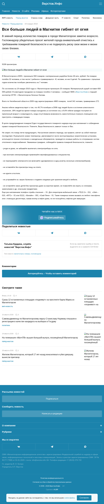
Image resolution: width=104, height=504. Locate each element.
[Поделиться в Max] (85, 57)
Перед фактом (22, 18)
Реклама (35, 11)
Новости (16, 11)
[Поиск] (3, 3)
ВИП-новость (7, 18)
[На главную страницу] (52, 3)
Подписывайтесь (54, 217)
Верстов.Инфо (82, 92)
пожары (27, 254)
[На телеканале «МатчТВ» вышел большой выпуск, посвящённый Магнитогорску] (93, 338)
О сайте (25, 11)
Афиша (44, 11)
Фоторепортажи (57, 11)
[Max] (85, 447)
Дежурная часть (52, 18)
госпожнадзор (36, 254)
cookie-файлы (69, 498)
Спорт (76, 18)
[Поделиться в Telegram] (51, 57)
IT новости (66, 18)
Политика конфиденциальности (52, 478)
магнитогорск (19, 254)
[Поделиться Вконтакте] (18, 57)
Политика (86, 18)
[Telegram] (51, 447)
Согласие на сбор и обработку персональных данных (52, 482)
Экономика (97, 18)
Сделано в (52, 489)
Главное (6, 11)
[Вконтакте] (18, 447)
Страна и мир (36, 18)
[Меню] (100, 4)
